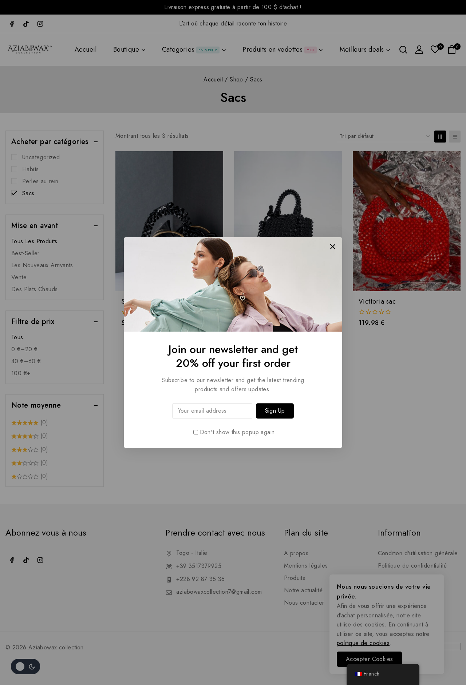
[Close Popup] (333, 246)
